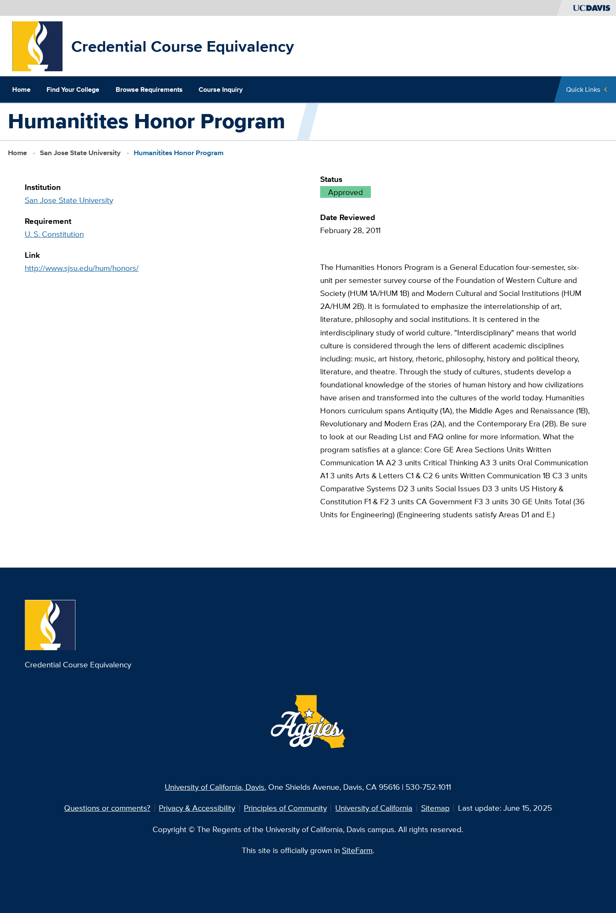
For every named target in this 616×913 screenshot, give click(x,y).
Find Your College (73, 89)
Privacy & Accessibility (197, 808)
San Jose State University (80, 153)
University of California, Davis (214, 787)
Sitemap (435, 808)
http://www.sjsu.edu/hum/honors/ (82, 268)
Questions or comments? (107, 808)
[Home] (37, 45)
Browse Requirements (149, 89)
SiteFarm (357, 850)
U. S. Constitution (54, 234)
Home (21, 89)
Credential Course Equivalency (182, 46)
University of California (373, 808)
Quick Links (583, 89)
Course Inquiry (221, 89)
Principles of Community (285, 808)
